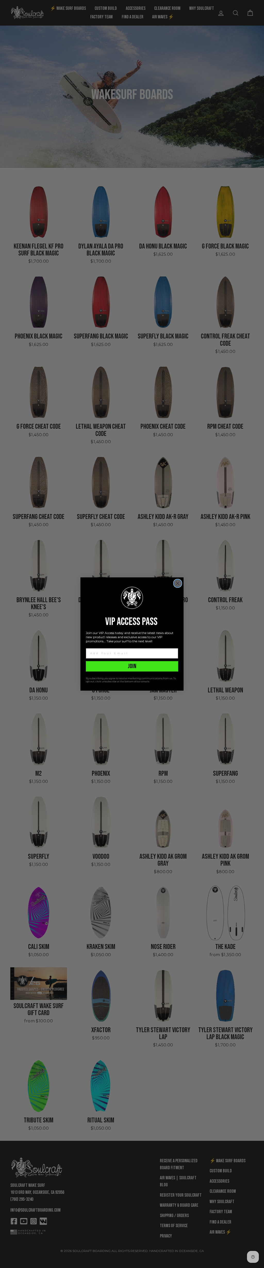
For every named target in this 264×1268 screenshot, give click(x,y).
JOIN (132, 666)
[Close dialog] (178, 583)
